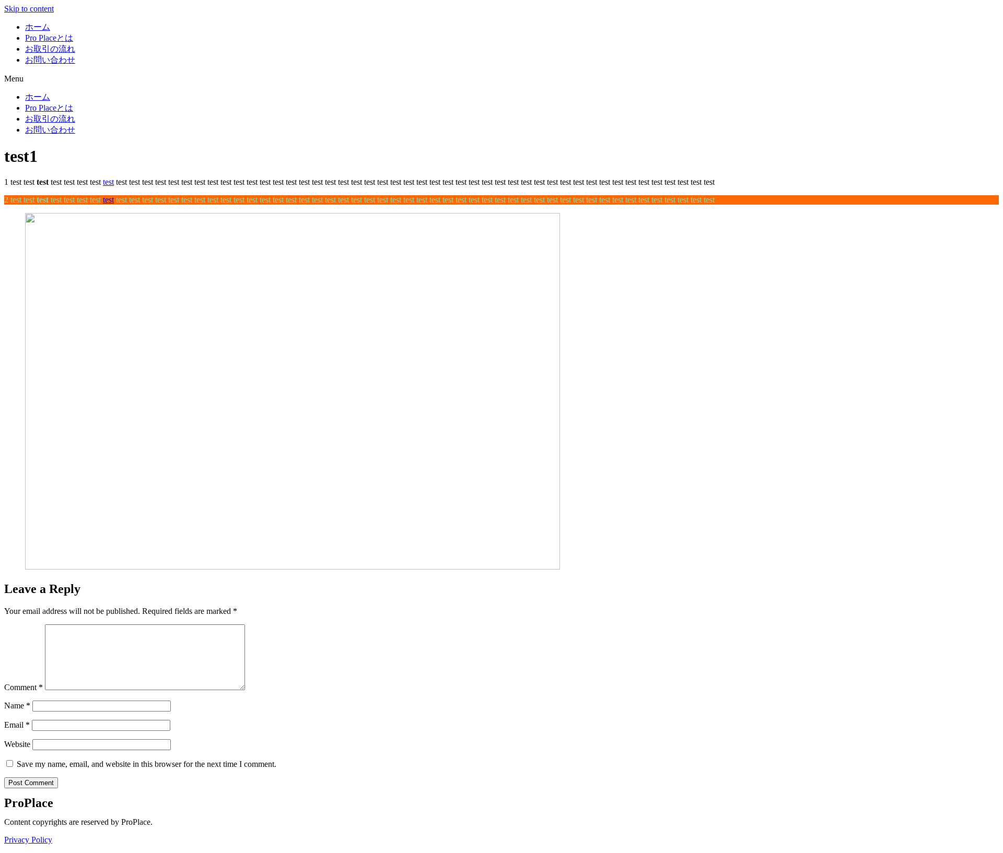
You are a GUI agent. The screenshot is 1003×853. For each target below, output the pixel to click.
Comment (23, 687)
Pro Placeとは (49, 37)
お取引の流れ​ (50, 48)
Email (17, 724)
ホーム (37, 26)
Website (17, 744)
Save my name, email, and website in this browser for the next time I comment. (146, 764)
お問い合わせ (50, 59)
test (108, 181)
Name (17, 705)
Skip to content (29, 8)
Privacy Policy (28, 839)
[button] (501, 79)
